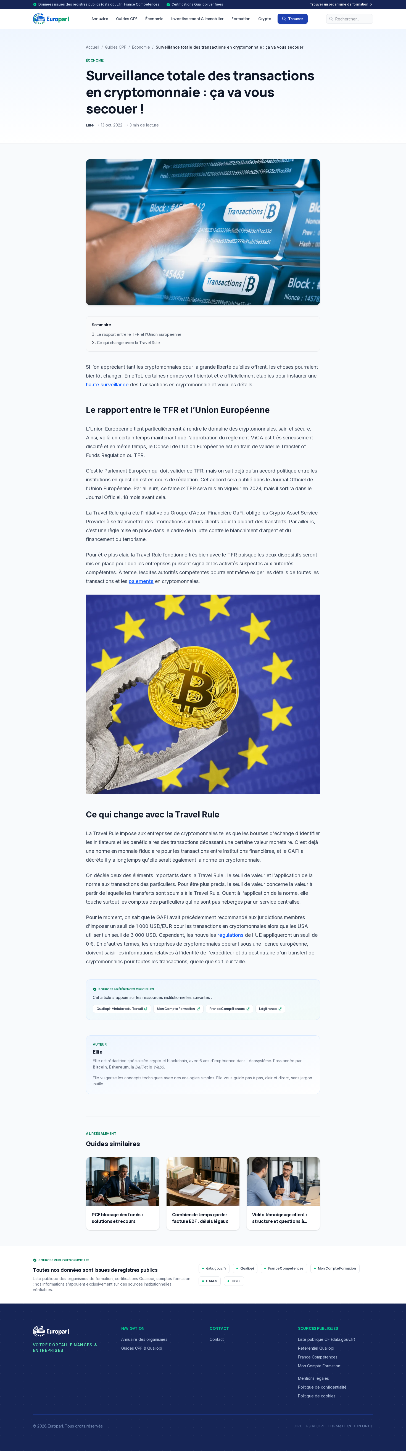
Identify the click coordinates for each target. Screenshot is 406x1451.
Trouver (295, 18)
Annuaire (99, 18)
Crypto (264, 18)
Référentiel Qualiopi (316, 1348)
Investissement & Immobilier (197, 18)
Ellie (90, 125)
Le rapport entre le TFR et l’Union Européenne (139, 334)
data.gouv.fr (216, 1268)
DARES (211, 1281)
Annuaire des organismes (144, 1339)
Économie (154, 18)
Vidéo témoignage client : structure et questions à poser (279, 1221)
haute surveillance (107, 384)
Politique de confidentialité (322, 1387)
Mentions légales (313, 1378)
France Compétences (227, 1008)
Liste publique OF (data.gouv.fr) (326, 1339)
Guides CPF (127, 18)
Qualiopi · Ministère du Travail (119, 1008)
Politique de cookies (317, 1396)
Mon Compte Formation (176, 1008)
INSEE (236, 1281)
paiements (141, 581)
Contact (217, 1339)
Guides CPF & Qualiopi (141, 1348)
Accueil (92, 47)
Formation (241, 18)
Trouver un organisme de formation (339, 4)
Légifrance (268, 1008)
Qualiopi (247, 1268)
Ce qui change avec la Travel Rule (128, 342)
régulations (230, 935)
